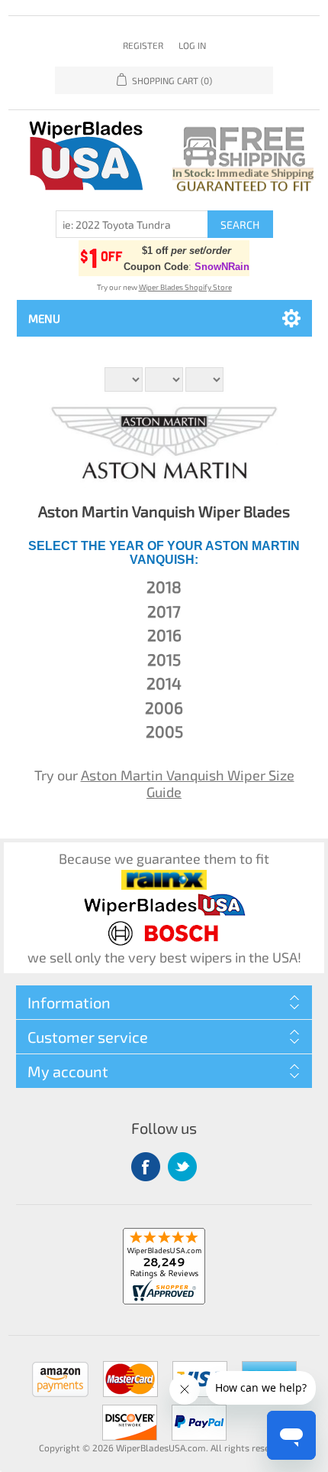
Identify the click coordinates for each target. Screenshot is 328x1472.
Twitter (182, 1166)
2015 (164, 659)
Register (143, 45)
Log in (192, 45)
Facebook (145, 1166)
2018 (164, 586)
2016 (164, 634)
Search (239, 224)
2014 (164, 682)
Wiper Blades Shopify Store (185, 286)
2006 (164, 707)
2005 (164, 731)
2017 (164, 610)
